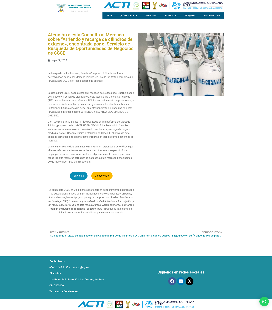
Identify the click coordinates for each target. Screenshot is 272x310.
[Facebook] (172, 281)
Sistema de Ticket (211, 15)
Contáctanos (150, 15)
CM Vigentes (190, 15)
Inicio (109, 15)
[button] (264, 301)
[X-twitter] (189, 281)
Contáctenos (102, 175)
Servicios (79, 175)
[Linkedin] (181, 281)
